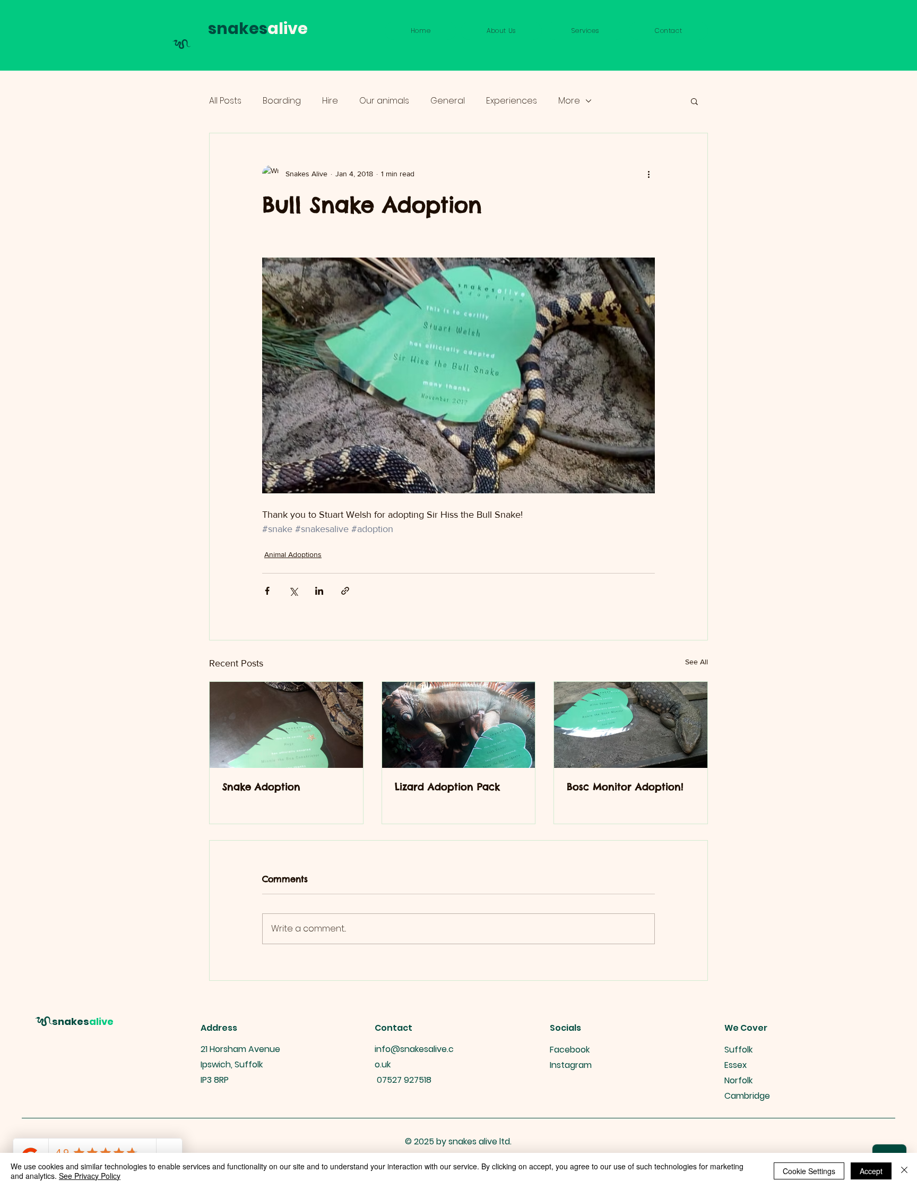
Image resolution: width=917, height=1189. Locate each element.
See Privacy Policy (89, 1175)
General (447, 101)
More (569, 101)
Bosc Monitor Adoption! (625, 787)
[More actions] (648, 173)
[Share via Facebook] (267, 591)
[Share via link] (345, 591)
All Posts (225, 101)
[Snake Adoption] (286, 725)
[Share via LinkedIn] (319, 591)
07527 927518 (404, 1080)
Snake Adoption (261, 787)
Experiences (511, 101)
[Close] (904, 1171)
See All (696, 661)
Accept (871, 1171)
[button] (585, 31)
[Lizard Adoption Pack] (458, 725)
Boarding (282, 101)
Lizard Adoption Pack (447, 787)
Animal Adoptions (293, 554)
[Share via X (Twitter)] (293, 591)
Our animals (384, 101)
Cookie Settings (809, 1171)
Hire (330, 101)
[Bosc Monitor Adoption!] (630, 725)
